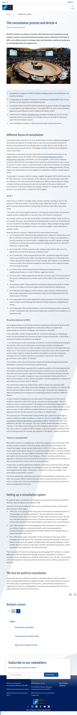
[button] (71, 2)
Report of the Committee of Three (26, 645)
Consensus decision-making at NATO (27, 636)
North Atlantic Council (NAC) (24, 627)
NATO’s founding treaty (30, 114)
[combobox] (71, 2)
